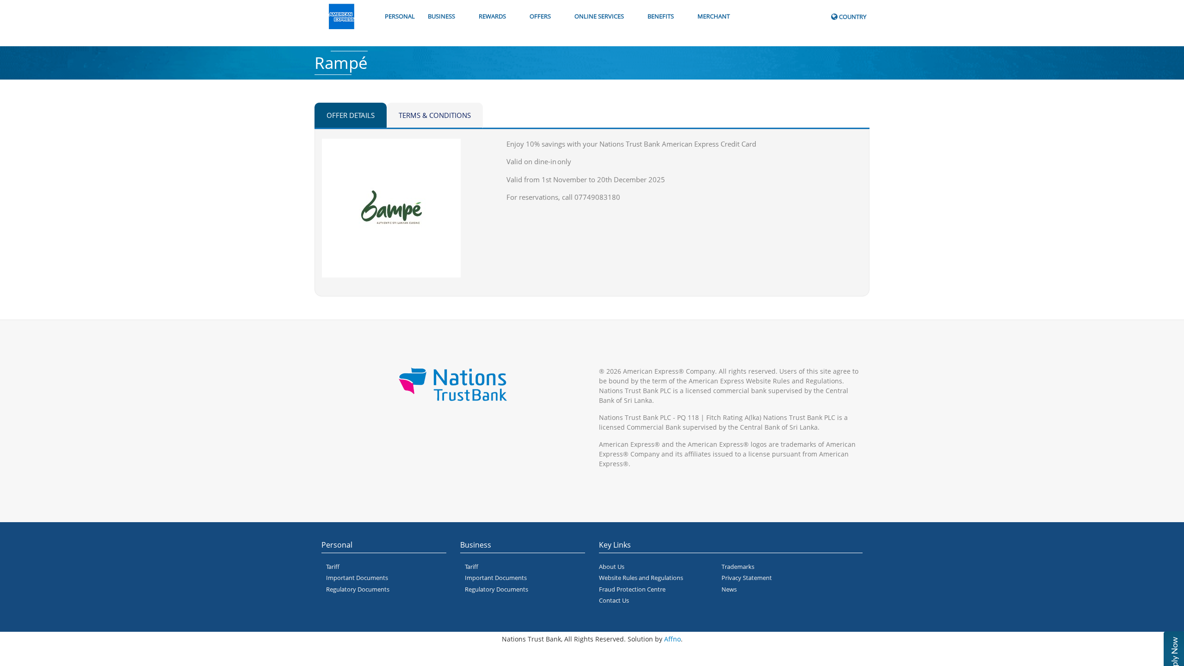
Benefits (661, 16)
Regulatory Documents (357, 589)
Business (441, 16)
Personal (400, 16)
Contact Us (614, 600)
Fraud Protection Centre (632, 589)
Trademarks (738, 566)
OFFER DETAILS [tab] (351, 115)
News (729, 589)
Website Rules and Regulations (641, 578)
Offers (540, 16)
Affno (672, 639)
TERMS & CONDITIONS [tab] (435, 115)
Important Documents (357, 578)
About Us (611, 566)
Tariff (332, 566)
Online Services (599, 16)
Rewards (492, 16)
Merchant (713, 16)
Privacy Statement (747, 578)
